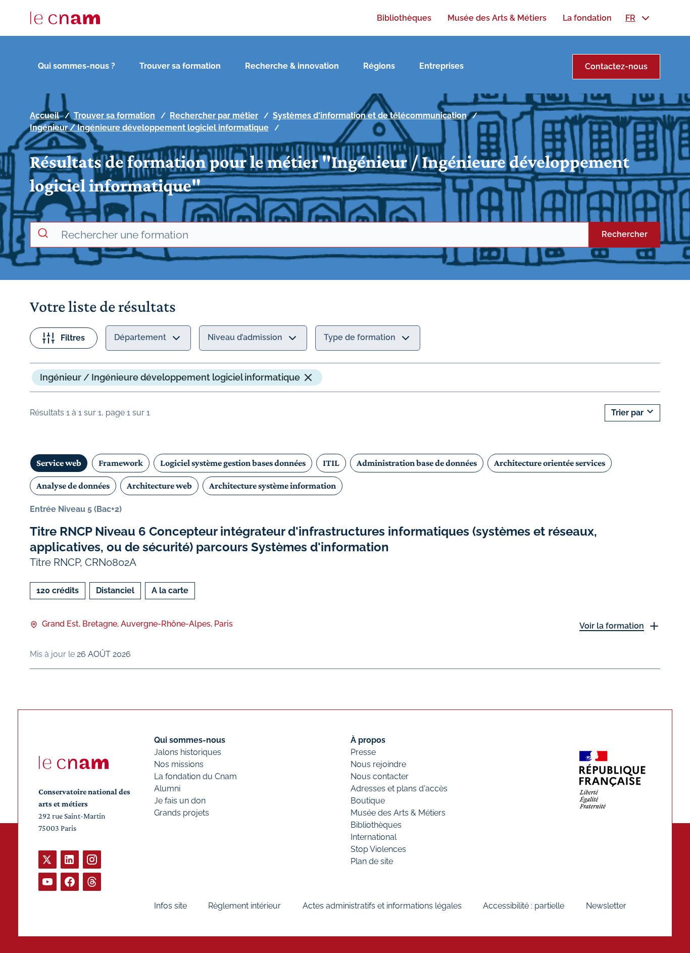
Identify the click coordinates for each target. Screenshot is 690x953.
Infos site (170, 906)
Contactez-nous (616, 66)
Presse (363, 752)
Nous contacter (380, 776)
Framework (120, 463)
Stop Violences (378, 849)
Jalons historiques (187, 752)
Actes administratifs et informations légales (382, 906)
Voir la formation (611, 626)
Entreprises (441, 66)
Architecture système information (272, 486)
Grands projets (181, 813)
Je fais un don (180, 800)
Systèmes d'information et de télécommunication (370, 115)
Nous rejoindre (378, 764)
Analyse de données (73, 486)
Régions (379, 66)
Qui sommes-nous (189, 740)
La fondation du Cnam (195, 776)
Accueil (44, 115)
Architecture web (159, 486)
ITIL (331, 463)
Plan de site (372, 861)
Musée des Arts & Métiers (398, 813)
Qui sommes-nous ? (76, 66)
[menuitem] (404, 18)
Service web (58, 463)
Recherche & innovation (292, 66)
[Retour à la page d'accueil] (65, 18)
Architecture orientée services (549, 463)
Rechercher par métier (214, 115)
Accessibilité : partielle (523, 906)
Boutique (368, 800)
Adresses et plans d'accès (399, 788)
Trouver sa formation (180, 66)
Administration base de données (417, 463)
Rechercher (625, 234)
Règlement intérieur (244, 906)
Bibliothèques (376, 825)
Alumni (167, 788)
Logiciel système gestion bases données (233, 463)
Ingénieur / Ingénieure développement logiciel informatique (149, 127)
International (374, 837)
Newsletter (606, 906)
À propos (368, 740)
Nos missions (179, 764)
